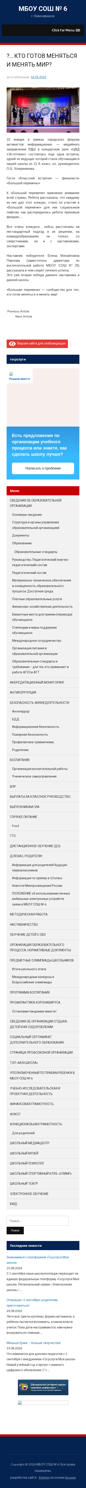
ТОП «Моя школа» (24, 1063)
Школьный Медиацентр (29, 1143)
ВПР (13, 786)
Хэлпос (44, 1477)
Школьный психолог (27, 1163)
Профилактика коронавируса (35, 1002)
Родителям (20, 750)
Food (15, 826)
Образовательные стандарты (35, 552)
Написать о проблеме (43, 468)
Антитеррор (21, 711)
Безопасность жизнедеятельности (39, 703)
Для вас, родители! (26, 856)
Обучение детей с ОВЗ (28, 934)
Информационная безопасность (35, 727)
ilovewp (70, 1477)
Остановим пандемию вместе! (34, 1011)
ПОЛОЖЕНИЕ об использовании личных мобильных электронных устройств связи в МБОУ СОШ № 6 (41, 898)
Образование (22, 543)
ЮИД (13, 1204)
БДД (15, 719)
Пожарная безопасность (30, 734)
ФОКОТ (15, 1114)
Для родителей (23, 1133)
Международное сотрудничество (36, 640)
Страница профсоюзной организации (41, 1052)
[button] (66, 30)
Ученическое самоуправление (34, 776)
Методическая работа (29, 914)
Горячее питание (23, 817)
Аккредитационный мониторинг (37, 682)
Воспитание (20, 760)
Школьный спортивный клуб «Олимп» (41, 1173)
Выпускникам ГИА (24, 807)
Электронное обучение (29, 1194)
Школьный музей (24, 1153)
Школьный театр (24, 1183)
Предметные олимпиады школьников (42, 960)
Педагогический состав (29, 573)
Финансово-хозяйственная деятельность (42, 606)
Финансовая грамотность (32, 1104)
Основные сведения (27, 514)
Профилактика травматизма (33, 742)
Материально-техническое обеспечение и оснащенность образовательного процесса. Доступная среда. (41, 585)
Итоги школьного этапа (29, 969)
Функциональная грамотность (36, 1124)
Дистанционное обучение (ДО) (35, 846)
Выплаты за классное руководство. (40, 796)
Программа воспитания (30, 992)
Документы (20, 535)
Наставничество (24, 924)
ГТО (13, 836)
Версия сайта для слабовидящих (41, 343)
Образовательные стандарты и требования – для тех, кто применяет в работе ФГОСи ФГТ (40, 666)
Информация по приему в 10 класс (37, 878)
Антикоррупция (23, 692)
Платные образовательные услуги (37, 599)
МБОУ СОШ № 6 (43, 8)
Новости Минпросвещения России (37, 885)
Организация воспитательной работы (39, 769)
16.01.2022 (38, 77)
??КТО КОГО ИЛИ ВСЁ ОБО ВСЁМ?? (54, 311)
